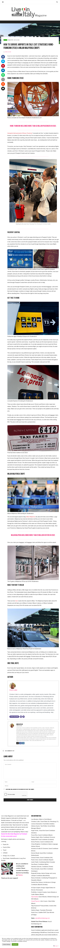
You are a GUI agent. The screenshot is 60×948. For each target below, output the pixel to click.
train (16, 601)
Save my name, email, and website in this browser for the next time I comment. (20, 789)
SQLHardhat (34, 896)
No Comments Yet (9, 750)
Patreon (20, 875)
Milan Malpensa (30, 516)
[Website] (23, 716)
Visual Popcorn (35, 901)
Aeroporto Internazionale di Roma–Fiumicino (19, 133)
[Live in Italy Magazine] (30, 12)
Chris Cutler (8, 51)
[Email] (21, 716)
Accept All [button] (15, 944)
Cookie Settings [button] (6, 944)
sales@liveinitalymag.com (42, 918)
